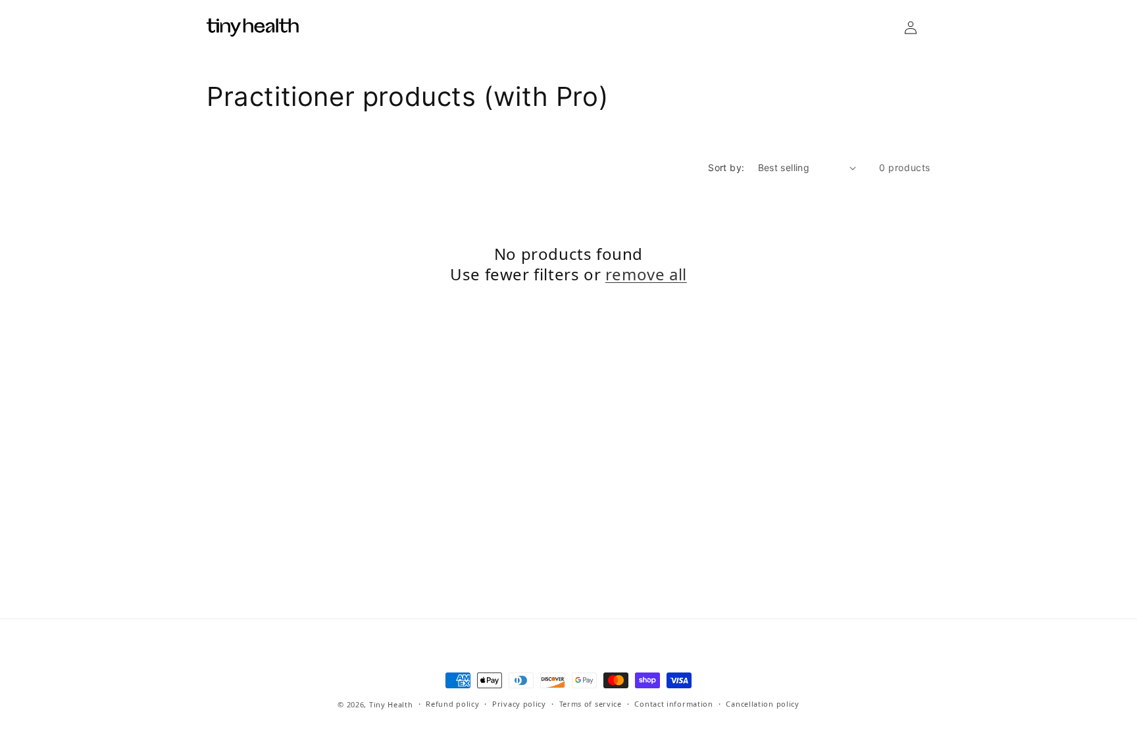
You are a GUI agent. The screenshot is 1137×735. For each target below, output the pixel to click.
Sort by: (726, 167)
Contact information (673, 704)
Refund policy (452, 704)
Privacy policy (519, 704)
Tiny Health (391, 704)
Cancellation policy (762, 704)
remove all (646, 274)
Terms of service (590, 704)
